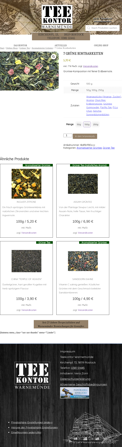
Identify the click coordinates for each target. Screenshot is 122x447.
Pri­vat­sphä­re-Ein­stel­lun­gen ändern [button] (31, 422)
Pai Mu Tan (106, 107)
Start (2, 48)
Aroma (90, 100)
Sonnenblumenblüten (97, 114)
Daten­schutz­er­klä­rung (75, 379)
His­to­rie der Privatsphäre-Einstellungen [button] (34, 427)
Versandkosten (90, 66)
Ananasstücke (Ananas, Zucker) (103, 96)
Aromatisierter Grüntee (42, 48)
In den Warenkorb (85, 136)
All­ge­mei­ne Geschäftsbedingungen (83, 384)
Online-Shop (12, 48)
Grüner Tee (24, 48)
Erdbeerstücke (94, 103)
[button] (53, 56)
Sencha (97, 110)
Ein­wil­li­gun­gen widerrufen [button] (26, 432)
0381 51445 (68, 38)
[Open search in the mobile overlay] (102, 28)
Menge (69, 124)
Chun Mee (100, 100)
